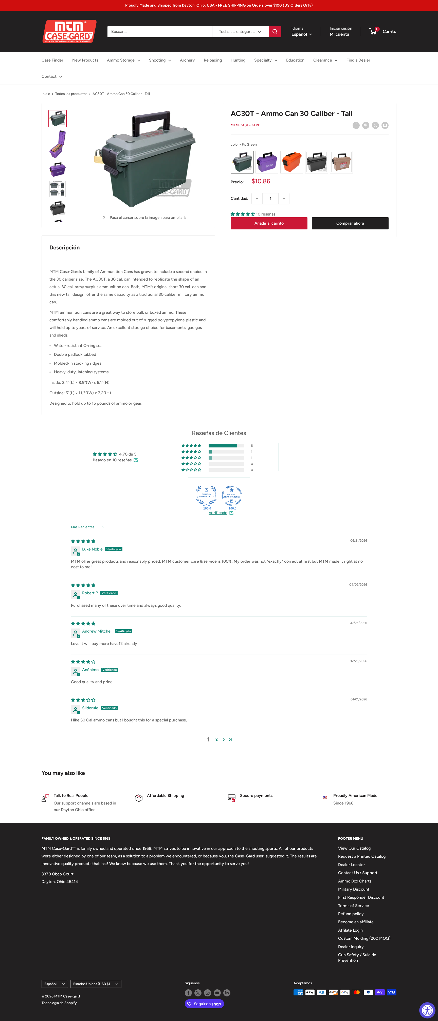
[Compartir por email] (385, 125)
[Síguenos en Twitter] (198, 992)
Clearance (322, 60)
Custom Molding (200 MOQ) (364, 938)
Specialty (263, 60)
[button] (243, 214)
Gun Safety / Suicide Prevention (357, 957)
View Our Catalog (354, 848)
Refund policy (351, 913)
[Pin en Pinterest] (365, 125)
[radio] (242, 162)
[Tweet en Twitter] (375, 125)
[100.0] (206, 496)
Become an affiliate (356, 921)
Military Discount (353, 889)
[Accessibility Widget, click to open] (427, 1010)
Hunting (238, 60)
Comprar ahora (350, 223)
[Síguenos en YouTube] (217, 992)
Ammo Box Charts (354, 881)
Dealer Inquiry (351, 946)
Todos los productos (71, 94)
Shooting (157, 60)
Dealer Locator (351, 864)
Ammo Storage (121, 60)
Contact (49, 76)
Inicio (46, 94)
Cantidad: (239, 198)
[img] (83, 541)
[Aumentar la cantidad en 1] (284, 198)
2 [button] (216, 739)
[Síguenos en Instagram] (207, 992)
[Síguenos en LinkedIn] (226, 992)
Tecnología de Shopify (59, 1003)
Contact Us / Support (357, 872)
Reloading (213, 60)
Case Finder (52, 60)
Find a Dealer (358, 60)
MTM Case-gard (246, 125)
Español (50, 984)
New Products (85, 60)
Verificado (218, 512)
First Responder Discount (361, 897)
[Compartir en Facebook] (356, 125)
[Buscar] (275, 31)
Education (295, 60)
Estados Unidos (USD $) (91, 984)
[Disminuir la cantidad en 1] (257, 198)
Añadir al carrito (269, 223)
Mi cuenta (339, 34)
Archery (187, 60)
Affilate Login (350, 930)
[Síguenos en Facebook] (188, 992)
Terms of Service (353, 905)
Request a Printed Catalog (362, 856)
